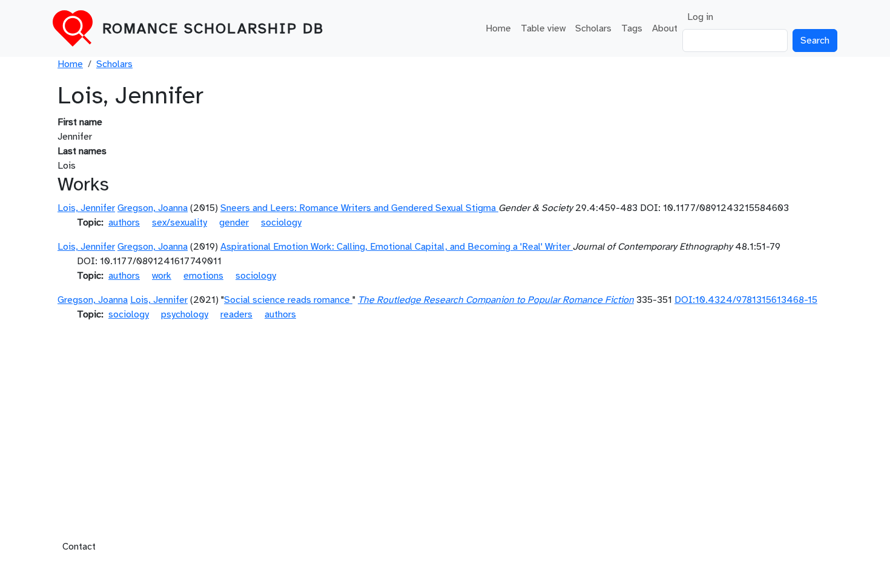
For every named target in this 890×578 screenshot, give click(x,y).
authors (124, 222)
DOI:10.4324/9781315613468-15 (745, 300)
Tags (631, 28)
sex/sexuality (179, 222)
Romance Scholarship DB (213, 28)
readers (236, 314)
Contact (79, 547)
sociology (281, 222)
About (664, 28)
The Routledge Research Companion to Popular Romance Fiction (496, 300)
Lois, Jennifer (86, 208)
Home (498, 28)
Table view (543, 28)
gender (234, 222)
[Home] (77, 28)
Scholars (593, 28)
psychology (184, 314)
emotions (203, 276)
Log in (700, 17)
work (161, 276)
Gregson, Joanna (152, 208)
